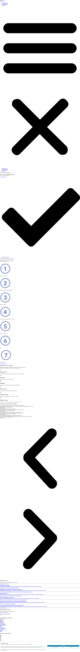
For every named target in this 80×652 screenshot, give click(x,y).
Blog (1, 631)
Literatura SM (2, 625)
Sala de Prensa (3, 628)
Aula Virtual (3, 5)
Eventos (1, 630)
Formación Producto (5, 4)
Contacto (2, 621)
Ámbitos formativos (5, 3)
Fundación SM (3, 624)
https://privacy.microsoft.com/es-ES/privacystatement (35, 647)
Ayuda (1, 620)
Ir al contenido (2, 0)
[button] (40, 87)
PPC (1, 626)
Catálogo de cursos (4, 2)
